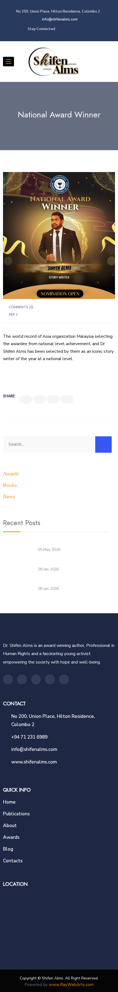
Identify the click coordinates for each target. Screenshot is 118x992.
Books (10, 485)
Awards (11, 473)
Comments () (21, 307)
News (9, 496)
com (90, 984)
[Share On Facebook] (25, 399)
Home (9, 802)
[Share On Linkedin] (53, 399)
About (10, 825)
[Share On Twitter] (39, 399)
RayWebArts (72, 984)
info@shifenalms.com (59, 19)
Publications (16, 814)
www (54, 984)
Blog (8, 849)
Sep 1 (13, 314)
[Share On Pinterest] (67, 399)
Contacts (13, 861)
